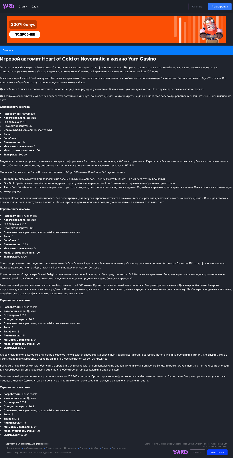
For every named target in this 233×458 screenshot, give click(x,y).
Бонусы (83, 448)
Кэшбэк (94, 448)
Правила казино (63, 452)
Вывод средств (53, 448)
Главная (9, 452)
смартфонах (48, 165)
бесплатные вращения (54, 365)
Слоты (35, 6)
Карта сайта (21, 452)
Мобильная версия (33, 448)
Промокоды (70, 448)
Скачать (197, 6)
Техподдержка (119, 448)
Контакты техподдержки (41, 452)
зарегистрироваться (174, 96)
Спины (105, 448)
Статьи (23, 6)
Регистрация (220, 6)
